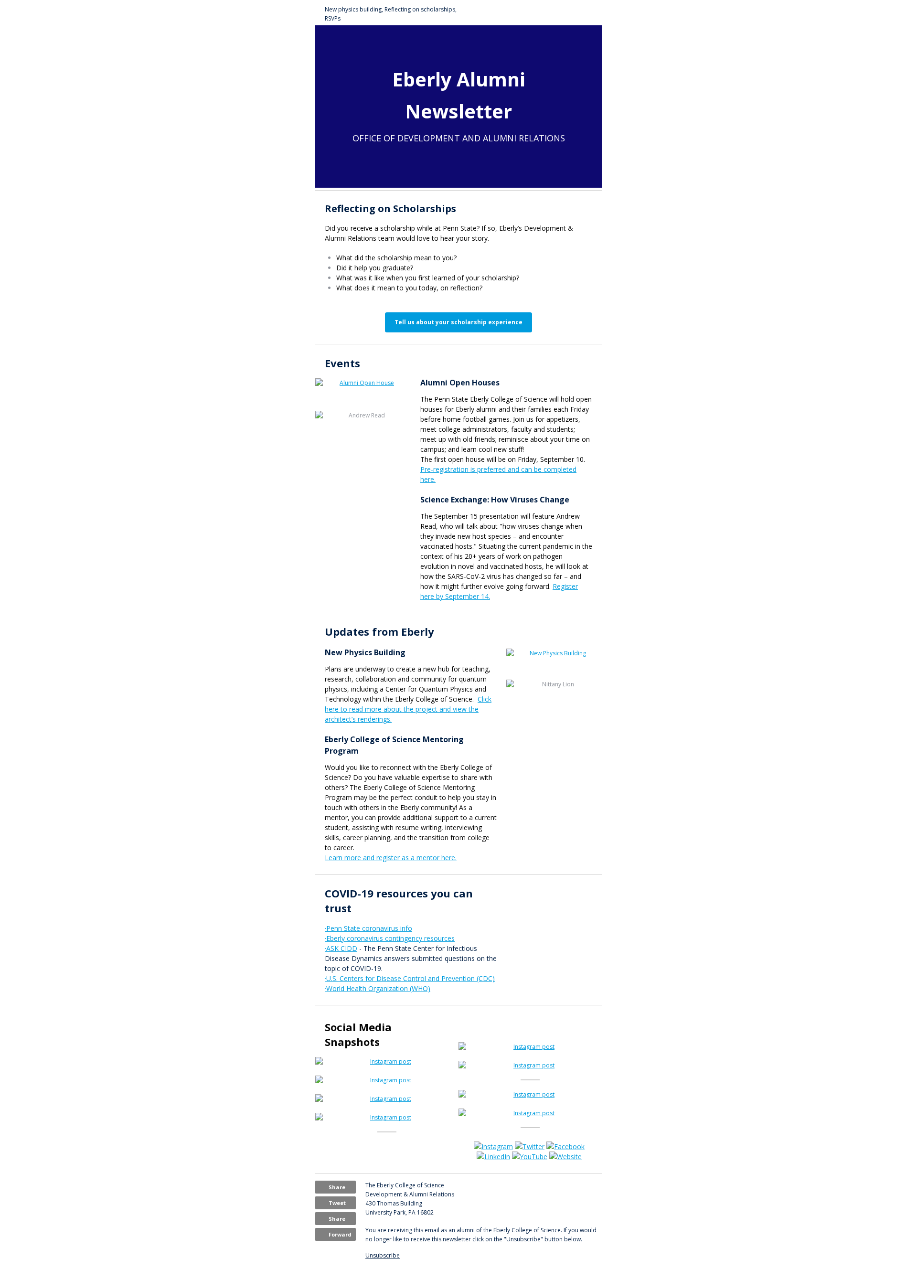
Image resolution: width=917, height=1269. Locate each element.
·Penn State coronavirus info (368, 928)
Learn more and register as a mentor (383, 857)
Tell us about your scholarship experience (458, 322)
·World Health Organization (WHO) (377, 988)
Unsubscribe (382, 1255)
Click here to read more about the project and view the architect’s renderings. (408, 709)
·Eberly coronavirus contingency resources (390, 938)
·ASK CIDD (341, 948)
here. (449, 857)
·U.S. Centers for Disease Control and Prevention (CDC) (410, 978)
